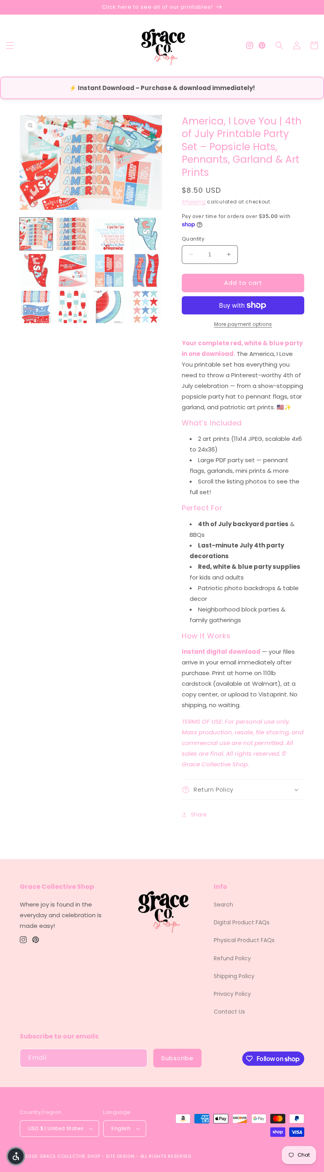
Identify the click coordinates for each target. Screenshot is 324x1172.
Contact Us (229, 1012)
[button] (10, 45)
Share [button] (199, 814)
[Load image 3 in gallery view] (109, 234)
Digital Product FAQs (241, 922)
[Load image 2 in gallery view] (73, 234)
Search (223, 905)
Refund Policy (232, 958)
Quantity (193, 239)
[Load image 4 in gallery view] (146, 234)
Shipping (194, 201)
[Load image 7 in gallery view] (109, 270)
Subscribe (177, 1058)
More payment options (243, 324)
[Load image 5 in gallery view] (36, 270)
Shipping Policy (234, 976)
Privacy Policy (232, 994)
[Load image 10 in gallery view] (73, 307)
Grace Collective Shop (70, 1156)
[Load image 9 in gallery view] (36, 307)
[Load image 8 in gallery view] (146, 270)
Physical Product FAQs (244, 940)
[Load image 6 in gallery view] (73, 270)
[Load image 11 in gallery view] (109, 307)
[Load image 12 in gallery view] (146, 307)
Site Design (120, 1156)
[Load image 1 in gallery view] (36, 234)
